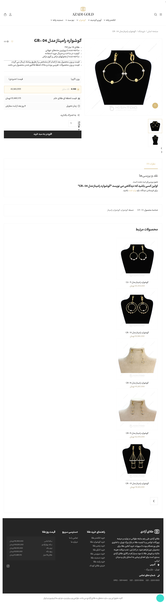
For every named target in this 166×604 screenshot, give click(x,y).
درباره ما (74, 542)
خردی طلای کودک (97, 566)
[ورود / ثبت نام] (10, 14)
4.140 (73, 89)
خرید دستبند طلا (98, 558)
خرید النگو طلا (99, 550)
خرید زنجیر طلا (99, 546)
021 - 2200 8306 (137, 580)
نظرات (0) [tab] (151, 164)
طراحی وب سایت (72, 598)
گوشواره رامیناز (114, 210)
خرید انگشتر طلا (98, 538)
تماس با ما (73, 538)
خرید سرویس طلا (97, 554)
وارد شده (132, 190)
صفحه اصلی (152, 31)
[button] (157, 104)
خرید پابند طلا (99, 562)
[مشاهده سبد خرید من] (5, 14)
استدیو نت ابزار (49, 598)
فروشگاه (141, 31)
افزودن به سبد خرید (43, 134)
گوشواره (124, 210)
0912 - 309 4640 (120, 580)
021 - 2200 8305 (153, 580)
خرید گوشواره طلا (97, 542)
